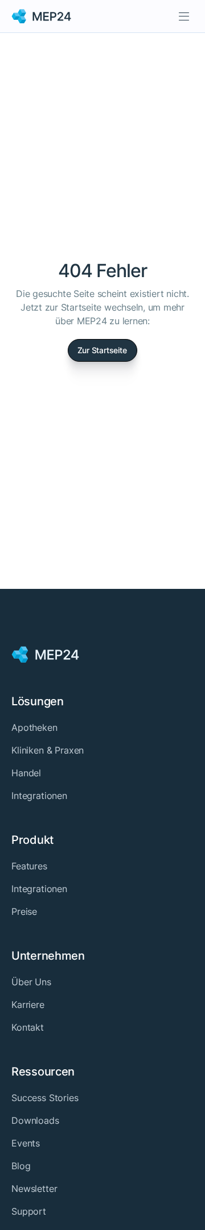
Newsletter (34, 1188)
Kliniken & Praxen (47, 750)
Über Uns (31, 982)
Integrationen (39, 795)
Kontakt (27, 1027)
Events (25, 1143)
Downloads (35, 1120)
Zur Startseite (102, 350)
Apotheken (34, 727)
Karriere (27, 1004)
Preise (24, 911)
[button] (184, 16)
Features (29, 866)
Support (28, 1211)
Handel (26, 773)
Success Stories (45, 1097)
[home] (41, 16)
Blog (20, 1166)
